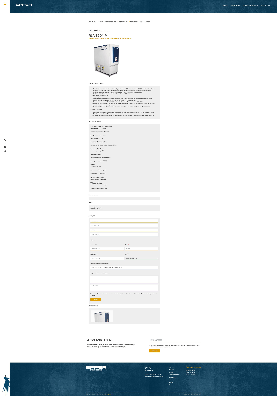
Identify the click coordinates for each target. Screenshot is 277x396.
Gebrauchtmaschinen (250, 5)
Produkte (171, 369)
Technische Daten (123, 21)
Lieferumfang (133, 21)
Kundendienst (265, 5)
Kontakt (171, 382)
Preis (141, 21)
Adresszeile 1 (93, 244)
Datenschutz (194, 394)
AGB (200, 394)
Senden (96, 299)
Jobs (170, 380)
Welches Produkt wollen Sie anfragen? (99, 263)
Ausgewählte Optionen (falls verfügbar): (100, 273)
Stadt (126, 244)
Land (126, 254)
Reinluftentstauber (104, 31)
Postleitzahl (93, 254)
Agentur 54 (110, 394)
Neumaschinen (235, 5)
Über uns (171, 367)
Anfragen (147, 21)
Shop (170, 385)
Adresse (92, 240)
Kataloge (225, 5)
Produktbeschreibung (110, 21)
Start (101, 21)
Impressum (187, 394)
